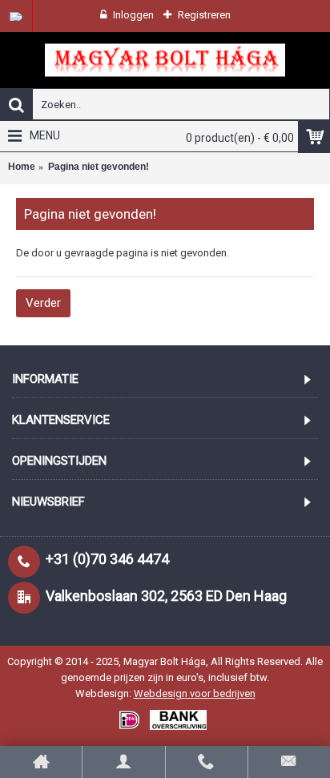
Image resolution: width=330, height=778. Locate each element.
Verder (43, 303)
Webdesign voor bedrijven (195, 693)
